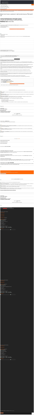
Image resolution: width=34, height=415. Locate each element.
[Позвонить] (5, 220)
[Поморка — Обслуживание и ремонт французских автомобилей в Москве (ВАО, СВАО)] (3, 5)
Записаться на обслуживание (3, 8)
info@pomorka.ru (6, 6)
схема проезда (2, 228)
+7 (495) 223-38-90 (2, 6)
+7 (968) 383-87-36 (2, 217)
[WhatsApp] (0, 220)
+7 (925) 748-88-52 (2, 215)
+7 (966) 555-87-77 (2, 347)
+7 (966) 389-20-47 (2, 282)
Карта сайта (12, 410)
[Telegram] (2, 220)
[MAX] (3, 220)
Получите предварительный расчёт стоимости (8, 190)
